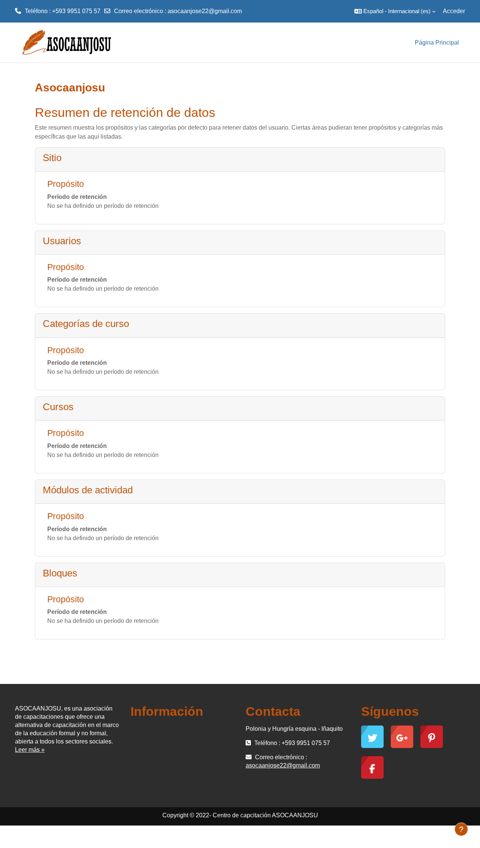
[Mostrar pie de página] (461, 829)
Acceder (454, 11)
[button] (395, 11)
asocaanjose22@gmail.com (205, 11)
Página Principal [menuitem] (437, 42)
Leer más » (30, 749)
